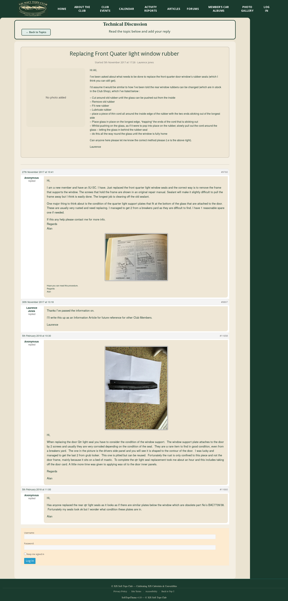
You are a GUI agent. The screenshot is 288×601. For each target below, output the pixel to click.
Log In (267, 9)
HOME (62, 9)
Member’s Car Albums (218, 9)
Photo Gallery (247, 9)
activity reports (150, 9)
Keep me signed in (35, 554)
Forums (193, 9)
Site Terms (136, 591)
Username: (29, 532)
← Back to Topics (36, 32)
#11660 (224, 489)
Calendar (126, 9)
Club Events (105, 9)
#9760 (224, 171)
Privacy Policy (120, 591)
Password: (29, 543)
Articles (173, 9)
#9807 (224, 301)
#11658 (224, 335)
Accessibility (151, 591)
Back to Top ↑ (168, 591)
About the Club (82, 9)
